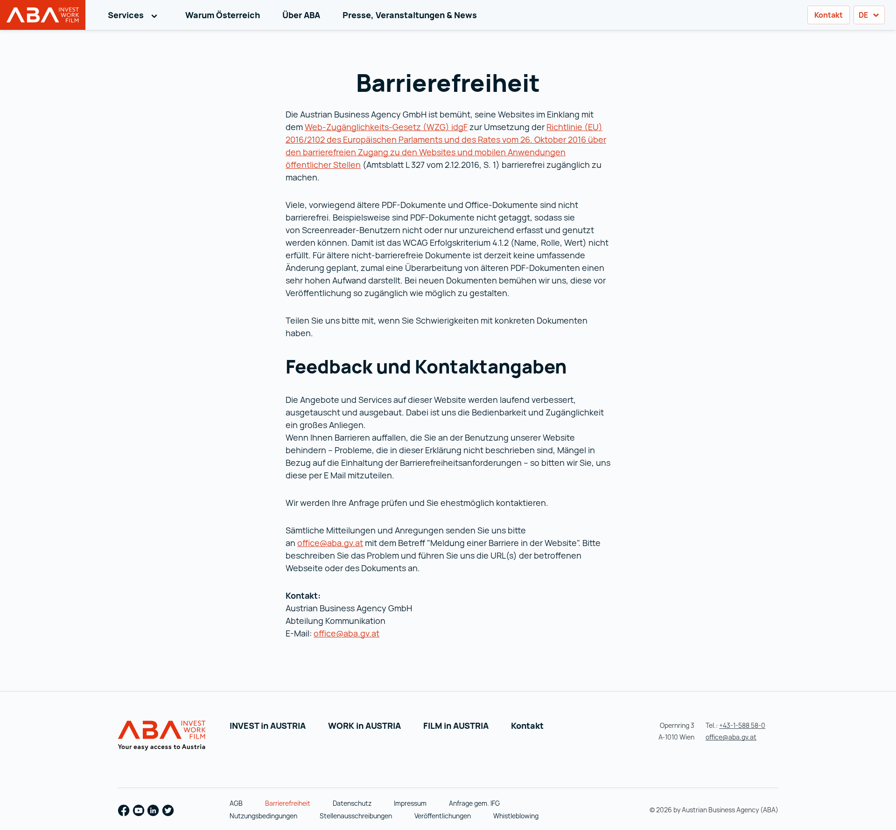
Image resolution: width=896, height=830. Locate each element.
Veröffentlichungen (442, 815)
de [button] (864, 15)
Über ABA (301, 15)
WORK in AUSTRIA (364, 725)
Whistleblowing (516, 815)
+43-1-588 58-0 (742, 725)
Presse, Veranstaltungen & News (410, 15)
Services (135, 15)
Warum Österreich (222, 15)
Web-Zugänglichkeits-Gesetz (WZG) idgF (386, 126)
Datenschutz (352, 803)
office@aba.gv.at (330, 542)
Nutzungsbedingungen (263, 815)
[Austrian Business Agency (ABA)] (163, 735)
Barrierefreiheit (287, 803)
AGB (236, 803)
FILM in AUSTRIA (456, 725)
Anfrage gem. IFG (474, 803)
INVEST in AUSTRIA (268, 725)
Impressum (410, 803)
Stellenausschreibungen (356, 815)
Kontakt (828, 15)
